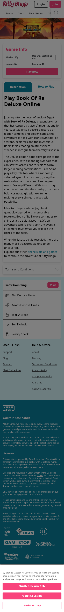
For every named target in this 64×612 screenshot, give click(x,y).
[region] (32, 588)
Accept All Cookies (32, 595)
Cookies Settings (32, 605)
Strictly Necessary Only (32, 586)
